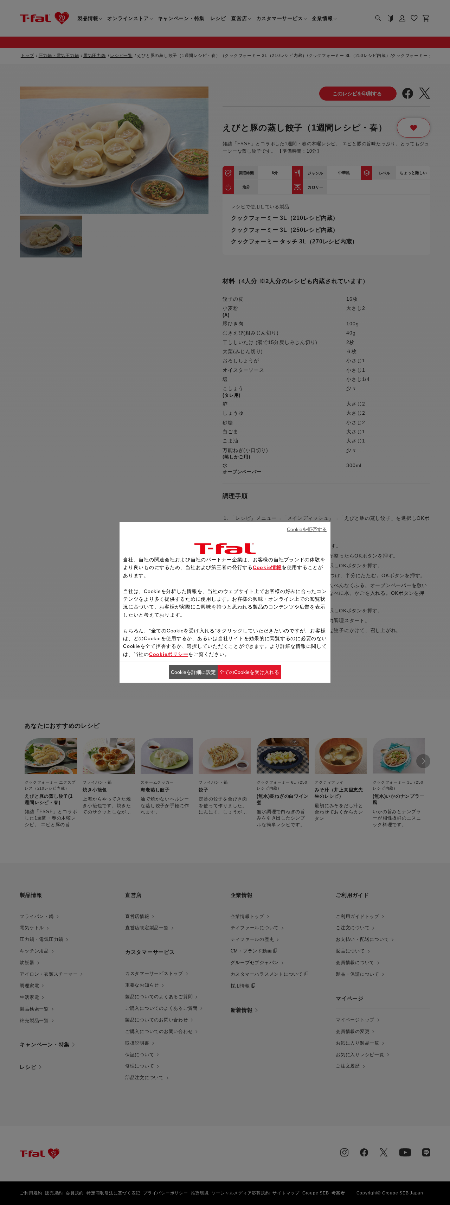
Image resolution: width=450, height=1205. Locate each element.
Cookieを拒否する (307, 529)
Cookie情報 (267, 567)
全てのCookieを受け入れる (249, 672)
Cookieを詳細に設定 (193, 672)
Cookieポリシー (168, 654)
